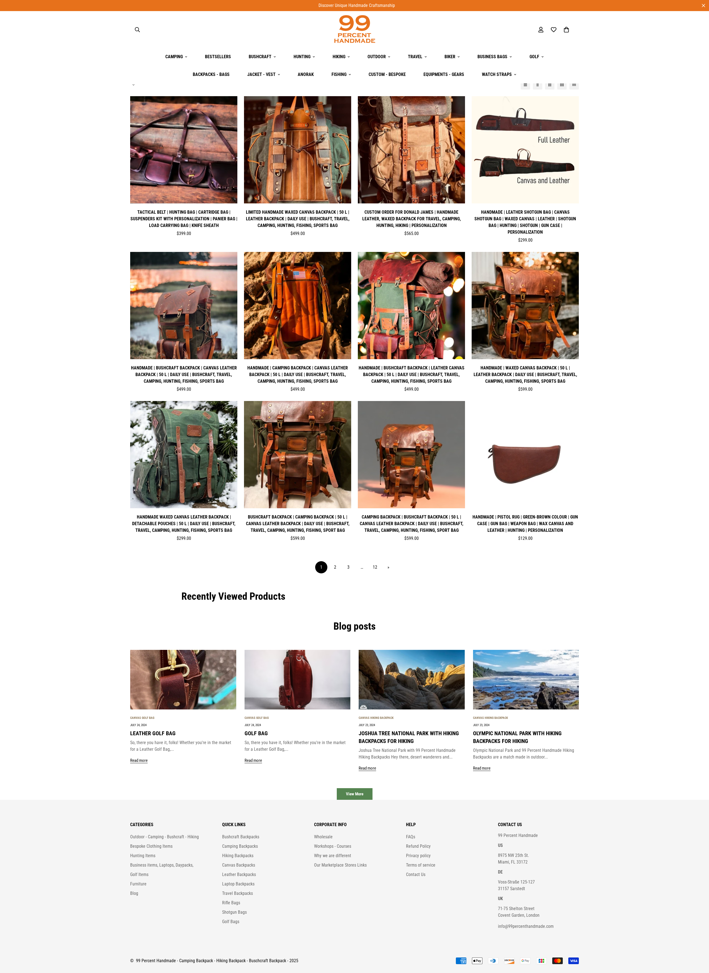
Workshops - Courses (332, 846)
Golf (534, 56)
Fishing (339, 74)
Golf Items (139, 874)
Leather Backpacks (239, 874)
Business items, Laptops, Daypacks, (161, 865)
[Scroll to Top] (698, 942)
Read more (139, 760)
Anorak (306, 74)
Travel (415, 56)
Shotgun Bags (234, 912)
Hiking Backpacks (237, 855)
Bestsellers (218, 56)
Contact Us (415, 874)
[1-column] (525, 85)
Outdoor (377, 56)
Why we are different (332, 855)
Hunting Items (142, 855)
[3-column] (549, 85)
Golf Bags (230, 921)
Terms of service (420, 865)
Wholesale (323, 836)
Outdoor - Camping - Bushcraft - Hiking (164, 836)
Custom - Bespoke (387, 74)
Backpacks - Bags (211, 74)
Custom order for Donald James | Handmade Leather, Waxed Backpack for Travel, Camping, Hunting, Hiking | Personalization (411, 219)
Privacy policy (418, 855)
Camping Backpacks (240, 846)
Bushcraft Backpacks (240, 836)
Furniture (138, 884)
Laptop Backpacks (238, 884)
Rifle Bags (231, 902)
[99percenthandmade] (354, 29)
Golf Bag (256, 733)
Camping (174, 56)
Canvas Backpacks (238, 865)
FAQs (410, 836)
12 (375, 567)
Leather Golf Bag (153, 733)
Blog (134, 893)
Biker (450, 56)
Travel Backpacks (237, 893)
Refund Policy (418, 846)
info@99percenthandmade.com (526, 926)
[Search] (137, 30)
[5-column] (574, 85)
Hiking (339, 56)
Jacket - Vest (261, 74)
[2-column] (537, 85)
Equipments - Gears (443, 74)
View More (354, 793)
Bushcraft (260, 56)
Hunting (302, 56)
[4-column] (562, 85)
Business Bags (492, 56)
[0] (566, 29)
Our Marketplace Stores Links (340, 865)
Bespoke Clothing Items (151, 846)
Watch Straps (497, 74)
